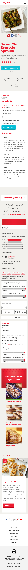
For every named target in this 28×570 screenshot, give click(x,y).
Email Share (15, 35)
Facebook (12, 35)
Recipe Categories (14, 530)
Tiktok (14, 519)
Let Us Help (14, 527)
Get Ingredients (11, 68)
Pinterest (8, 35)
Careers (14, 542)
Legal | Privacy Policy (10, 559)
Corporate (14, 536)
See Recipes (8, 505)
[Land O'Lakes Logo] (5, 3)
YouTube (21, 519)
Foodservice (14, 539)
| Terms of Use (19, 559)
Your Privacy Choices (14, 563)
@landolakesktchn (15, 214)
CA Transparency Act (14, 566)
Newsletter (14, 533)
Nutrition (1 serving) (13, 198)
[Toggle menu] (25, 3)
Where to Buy (14, 524)
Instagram (10, 519)
